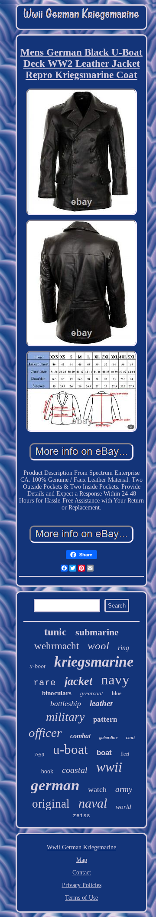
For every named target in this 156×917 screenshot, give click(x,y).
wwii (109, 767)
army (123, 789)
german (55, 785)
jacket (78, 681)
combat (80, 736)
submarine (97, 632)
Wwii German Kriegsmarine (81, 847)
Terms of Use (81, 897)
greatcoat (91, 693)
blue (116, 693)
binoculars (57, 693)
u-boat (70, 749)
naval (92, 803)
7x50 (39, 754)
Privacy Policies (81, 885)
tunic (55, 632)
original (51, 803)
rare (44, 683)
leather (101, 703)
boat (104, 753)
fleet (124, 754)
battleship (65, 703)
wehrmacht (56, 646)
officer (45, 733)
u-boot (37, 666)
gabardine (108, 737)
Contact (81, 872)
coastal (75, 770)
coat (130, 737)
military (65, 716)
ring (123, 647)
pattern (105, 719)
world (123, 806)
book (47, 771)
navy (115, 679)
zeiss (81, 815)
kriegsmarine (93, 662)
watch (97, 789)
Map (81, 860)
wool (98, 645)
